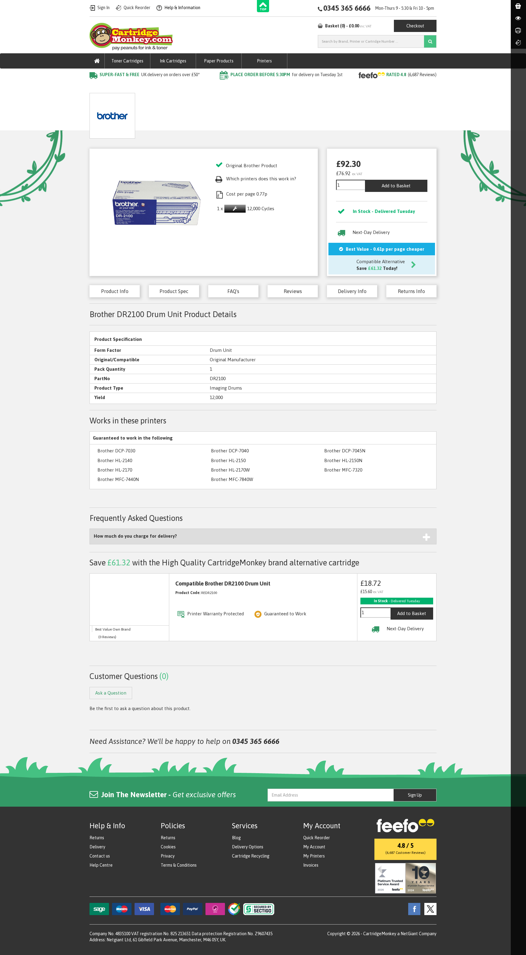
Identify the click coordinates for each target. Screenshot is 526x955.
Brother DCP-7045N (344, 450)
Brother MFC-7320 (343, 469)
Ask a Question (213, 113)
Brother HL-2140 (114, 460)
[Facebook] (412, 908)
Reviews (293, 291)
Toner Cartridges (127, 60)
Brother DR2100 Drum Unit (205, 87)
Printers (264, 60)
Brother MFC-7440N (118, 479)
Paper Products (218, 60)
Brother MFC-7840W (232, 479)
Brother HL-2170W (230, 469)
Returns (96, 837)
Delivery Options (247, 846)
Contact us (99, 856)
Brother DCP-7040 (230, 450)
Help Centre (101, 865)
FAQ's (233, 291)
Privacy (168, 856)
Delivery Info (352, 291)
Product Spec (174, 291)
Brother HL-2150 (228, 460)
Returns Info (411, 291)
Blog (236, 837)
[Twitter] (429, 908)
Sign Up (415, 795)
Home (96, 87)
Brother (161, 87)
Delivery (97, 846)
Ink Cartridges (173, 60)
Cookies (168, 846)
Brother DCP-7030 (116, 450)
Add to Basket (396, 185)
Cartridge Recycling (250, 856)
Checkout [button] (415, 25)
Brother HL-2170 (114, 469)
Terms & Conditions (179, 865)
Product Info (114, 291)
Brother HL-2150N (343, 460)
